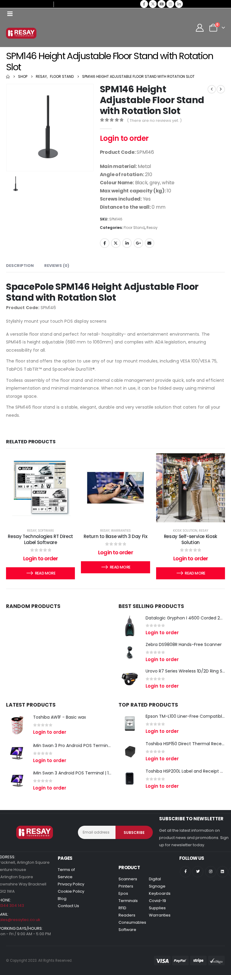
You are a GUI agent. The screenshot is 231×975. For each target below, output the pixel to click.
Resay (152, 227)
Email (149, 243)
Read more (45, 573)
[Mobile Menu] (10, 14)
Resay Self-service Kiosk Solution (190, 539)
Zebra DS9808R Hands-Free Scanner (184, 644)
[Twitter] (197, 871)
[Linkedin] (222, 871)
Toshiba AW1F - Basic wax (59, 717)
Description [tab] (20, 265)
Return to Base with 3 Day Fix (115, 536)
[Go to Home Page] (8, 76)
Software (46, 530)
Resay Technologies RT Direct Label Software (40, 539)
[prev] (212, 89)
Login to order (124, 138)
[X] (153, 4)
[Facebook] (144, 4)
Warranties (121, 530)
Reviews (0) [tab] (56, 265)
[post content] (40, 487)
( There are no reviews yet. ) (154, 120)
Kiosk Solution (185, 530)
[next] (221, 89)
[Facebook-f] (185, 871)
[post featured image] (130, 625)
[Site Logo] (21, 33)
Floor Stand (134, 227)
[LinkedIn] (179, 4)
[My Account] (200, 28)
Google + (138, 243)
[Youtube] (161, 4)
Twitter (116, 243)
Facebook (104, 243)
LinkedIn (127, 243)
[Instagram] (170, 4)
